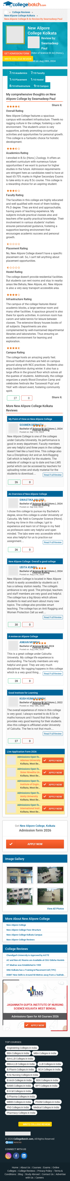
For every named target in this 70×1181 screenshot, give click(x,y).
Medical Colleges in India (46, 1107)
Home (15, 1167)
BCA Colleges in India (49, 1069)
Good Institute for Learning (23, 692)
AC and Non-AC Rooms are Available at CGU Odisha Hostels (35, 960)
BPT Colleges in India (46, 1085)
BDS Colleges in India (47, 1080)
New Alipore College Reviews (20, 939)
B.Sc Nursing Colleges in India (22, 1075)
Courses (36, 1167)
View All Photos (55, 908)
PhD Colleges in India (18, 1107)
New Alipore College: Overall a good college (32, 561)
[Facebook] (16, 1156)
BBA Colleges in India (18, 1053)
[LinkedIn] (24, 1156)
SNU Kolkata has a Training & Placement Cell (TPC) (31, 970)
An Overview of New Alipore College (27, 494)
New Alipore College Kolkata (19, 15)
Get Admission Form (16, 53)
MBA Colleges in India (45, 1053)
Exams (46, 1167)
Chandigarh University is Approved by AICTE (27, 955)
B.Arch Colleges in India (19, 1080)
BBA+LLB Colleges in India (21, 1064)
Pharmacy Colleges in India (21, 1112)
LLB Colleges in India (50, 1064)
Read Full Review (53, 475)
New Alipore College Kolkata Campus (24, 934)
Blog (20, 1174)
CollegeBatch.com (23, 1139)
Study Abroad (32, 1174)
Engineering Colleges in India (22, 1048)
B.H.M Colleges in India (19, 1091)
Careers (40, 1177)
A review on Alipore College (23, 636)
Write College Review (17, 59)
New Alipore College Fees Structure (23, 930)
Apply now (55, 760)
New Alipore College (16, 925)
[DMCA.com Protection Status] (13, 1142)
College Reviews (21, 12)
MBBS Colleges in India (19, 1102)
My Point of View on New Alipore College (30, 419)
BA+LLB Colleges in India (20, 1058)
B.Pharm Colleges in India (20, 1069)
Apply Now (35, 844)
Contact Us (48, 1174)
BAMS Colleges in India (19, 1085)
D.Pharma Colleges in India (21, 1096)
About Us (25, 1167)
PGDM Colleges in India (48, 1102)
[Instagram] (8, 1156)
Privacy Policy (44, 1170)
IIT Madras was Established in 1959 (23, 965)
